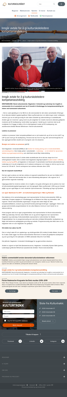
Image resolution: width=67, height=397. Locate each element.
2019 (19, 40)
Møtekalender (25, 11)
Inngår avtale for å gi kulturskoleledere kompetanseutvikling (43, 40)
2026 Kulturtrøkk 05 (48, 316)
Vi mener (42, 11)
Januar (24, 40)
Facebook (11, 341)
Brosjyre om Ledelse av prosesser (13, 144)
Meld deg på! (17, 325)
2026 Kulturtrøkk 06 (48, 312)
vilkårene (24, 321)
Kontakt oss (51, 11)
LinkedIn (32, 341)
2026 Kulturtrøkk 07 (48, 308)
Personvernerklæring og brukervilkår (33, 387)
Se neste (55, 291)
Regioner (15, 11)
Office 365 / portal (44, 385)
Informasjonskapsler (19, 385)
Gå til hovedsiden (6, 40)
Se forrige (12, 291)
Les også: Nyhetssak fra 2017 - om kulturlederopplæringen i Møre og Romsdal (28, 193)
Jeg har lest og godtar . (17, 321)
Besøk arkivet (46, 321)
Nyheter (34, 11)
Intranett (32, 385)
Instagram (53, 341)
